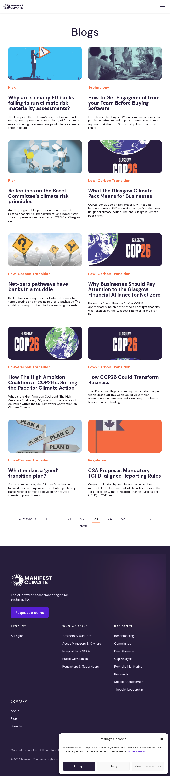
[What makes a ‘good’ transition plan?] (45, 438)
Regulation (97, 460)
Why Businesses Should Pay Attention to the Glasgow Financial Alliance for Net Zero (124, 289)
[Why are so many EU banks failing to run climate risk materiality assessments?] (45, 65)
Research (121, 674)
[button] (162, 739)
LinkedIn (16, 726)
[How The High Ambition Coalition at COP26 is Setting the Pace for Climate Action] (45, 345)
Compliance (122, 643)
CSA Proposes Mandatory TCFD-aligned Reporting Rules (124, 473)
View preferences (148, 766)
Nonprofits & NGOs (76, 651)
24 (109, 519)
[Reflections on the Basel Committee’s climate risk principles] (45, 159)
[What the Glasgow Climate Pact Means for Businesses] (125, 159)
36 (148, 519)
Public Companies (75, 659)
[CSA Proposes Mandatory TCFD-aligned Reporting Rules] (125, 438)
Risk (12, 87)
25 (123, 519)
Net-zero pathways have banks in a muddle (38, 287)
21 (69, 519)
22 (82, 519)
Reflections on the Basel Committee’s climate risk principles (38, 196)
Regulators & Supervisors (80, 666)
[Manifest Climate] (31, 580)
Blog (14, 719)
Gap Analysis (123, 659)
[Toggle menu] (162, 6)
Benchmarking (124, 636)
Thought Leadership (128, 689)
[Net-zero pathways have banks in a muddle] (45, 252)
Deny (113, 766)
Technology (98, 87)
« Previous (27, 519)
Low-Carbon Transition (109, 180)
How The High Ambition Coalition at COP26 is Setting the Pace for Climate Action (42, 382)
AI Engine (17, 636)
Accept (79, 766)
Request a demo (29, 612)
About (15, 711)
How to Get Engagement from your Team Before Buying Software (124, 103)
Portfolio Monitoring (128, 666)
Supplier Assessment (129, 682)
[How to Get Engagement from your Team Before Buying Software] (125, 65)
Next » (85, 525)
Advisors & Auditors (76, 636)
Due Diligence (124, 651)
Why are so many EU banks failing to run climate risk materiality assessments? (41, 103)
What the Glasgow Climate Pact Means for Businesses (120, 193)
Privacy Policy (136, 751)
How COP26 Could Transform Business (123, 380)
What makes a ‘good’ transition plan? (33, 473)
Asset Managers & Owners (81, 643)
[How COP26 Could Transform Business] (125, 345)
